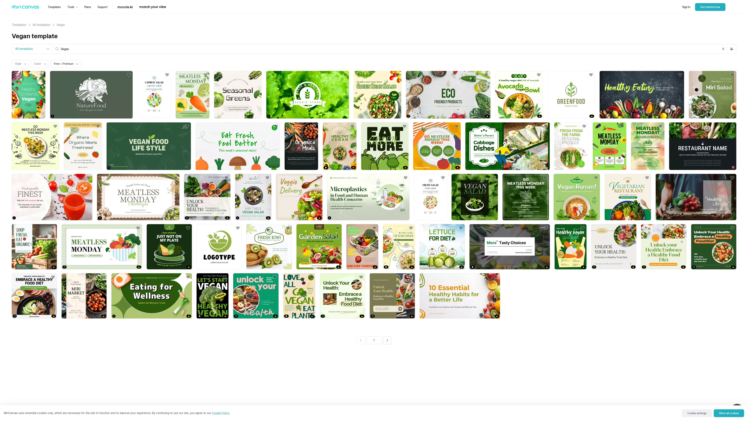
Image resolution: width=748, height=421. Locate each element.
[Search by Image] (731, 49)
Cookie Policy (220, 413)
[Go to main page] (25, 8)
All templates (41, 25)
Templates (19, 25)
